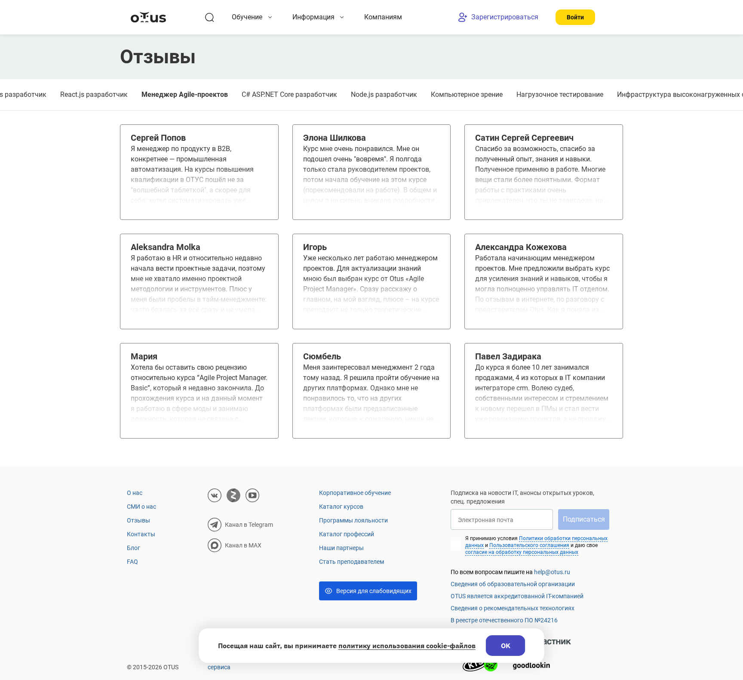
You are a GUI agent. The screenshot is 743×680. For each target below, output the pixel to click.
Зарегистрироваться (504, 17)
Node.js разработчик (384, 94)
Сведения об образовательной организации (513, 584)
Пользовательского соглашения (529, 545)
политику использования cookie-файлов (407, 645)
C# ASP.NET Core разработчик (289, 94)
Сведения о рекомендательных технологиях (512, 608)
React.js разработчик (94, 94)
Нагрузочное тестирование (559, 94)
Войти (575, 17)
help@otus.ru (552, 572)
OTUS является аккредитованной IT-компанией (517, 596)
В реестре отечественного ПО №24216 (504, 620)
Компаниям (383, 17)
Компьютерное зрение (467, 94)
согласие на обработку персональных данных (521, 552)
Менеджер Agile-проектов (184, 94)
